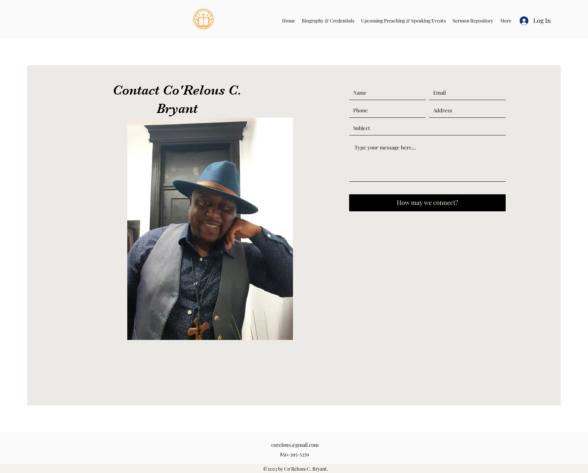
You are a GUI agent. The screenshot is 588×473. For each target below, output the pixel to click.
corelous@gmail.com (294, 444)
